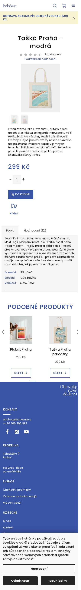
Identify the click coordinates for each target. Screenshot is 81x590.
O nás (7, 521)
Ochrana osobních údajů (20, 496)
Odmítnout (20, 581)
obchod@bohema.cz (17, 419)
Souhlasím (58, 581)
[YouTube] (26, 431)
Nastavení (39, 569)
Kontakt (8, 527)
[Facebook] (7, 431)
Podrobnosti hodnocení (40, 59)
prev (3, 332)
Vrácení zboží (12, 503)
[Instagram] (16, 431)
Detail (18, 373)
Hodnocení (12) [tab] (35, 230)
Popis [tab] (10, 230)
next (78, 332)
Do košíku (22, 194)
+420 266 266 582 (15, 423)
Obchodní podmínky (17, 490)
